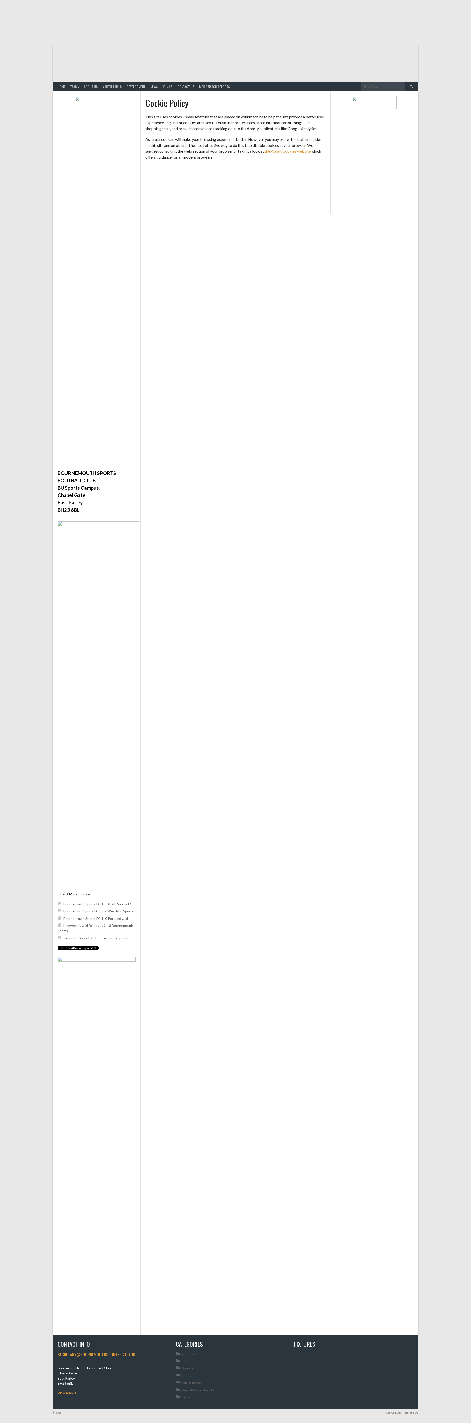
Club (184, 1361)
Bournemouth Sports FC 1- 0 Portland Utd (95, 918)
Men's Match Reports (197, 1390)
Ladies (186, 1375)
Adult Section (191, 1354)
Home (61, 86)
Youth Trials (112, 86)
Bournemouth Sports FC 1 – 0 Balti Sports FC (97, 904)
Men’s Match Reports (214, 86)
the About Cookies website (288, 151)
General (187, 1368)
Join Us (167, 86)
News (154, 86)
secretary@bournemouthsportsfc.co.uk (96, 1354)
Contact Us (185, 86)
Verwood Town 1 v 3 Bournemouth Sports (96, 938)
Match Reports (192, 1383)
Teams (74, 86)
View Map (66, 1393)
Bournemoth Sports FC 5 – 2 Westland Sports (98, 911)
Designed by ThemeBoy (401, 1412)
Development (136, 86)
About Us (91, 86)
